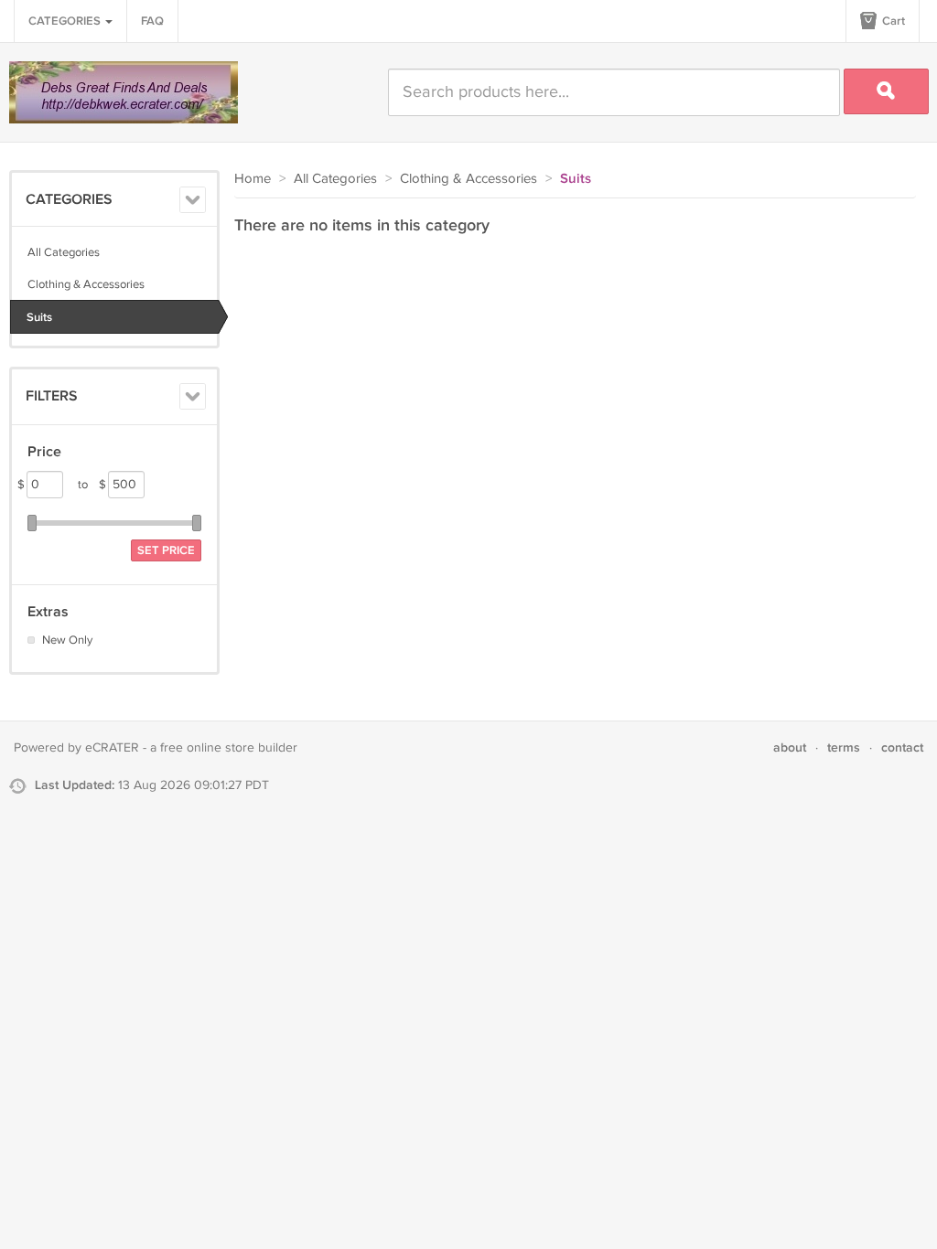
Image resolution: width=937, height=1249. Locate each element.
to (92, 484)
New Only (67, 640)
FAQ (152, 21)
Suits (39, 317)
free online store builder (228, 748)
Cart (892, 21)
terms (843, 747)
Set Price (166, 550)
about (789, 747)
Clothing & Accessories (86, 284)
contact (902, 747)
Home (252, 179)
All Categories (63, 252)
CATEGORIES (65, 21)
